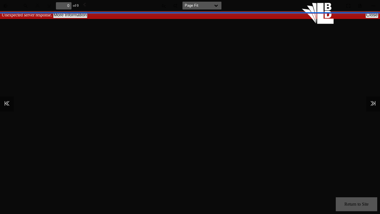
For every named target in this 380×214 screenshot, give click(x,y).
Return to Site (356, 204)
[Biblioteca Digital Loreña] (319, 22)
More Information (70, 15)
